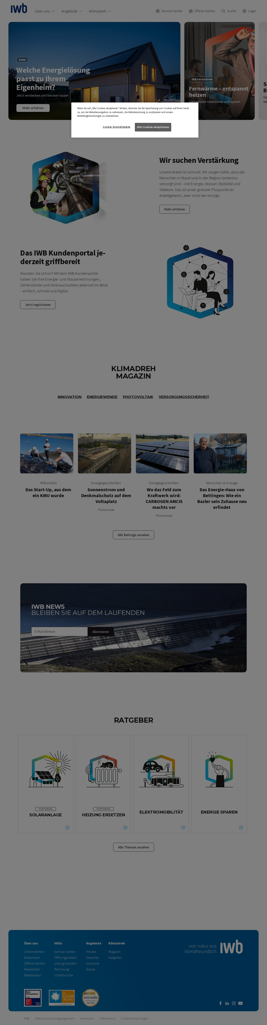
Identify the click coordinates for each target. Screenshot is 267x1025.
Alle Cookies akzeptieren (153, 127)
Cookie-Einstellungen (116, 127)
